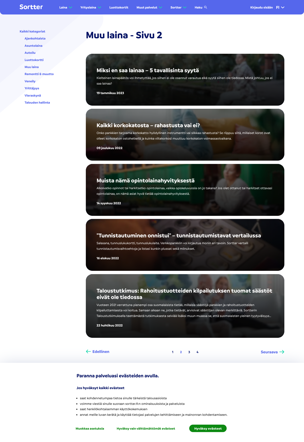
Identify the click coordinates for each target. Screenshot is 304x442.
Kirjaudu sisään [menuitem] (261, 7)
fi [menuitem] (277, 7)
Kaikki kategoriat (32, 31)
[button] (65, 7)
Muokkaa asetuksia (90, 428)
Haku (198, 7)
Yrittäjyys (32, 88)
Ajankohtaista (35, 38)
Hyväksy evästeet (208, 428)
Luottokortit (118, 7)
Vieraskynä (33, 95)
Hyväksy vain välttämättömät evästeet (146, 428)
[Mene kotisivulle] (31, 7)
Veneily (30, 81)
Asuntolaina (33, 45)
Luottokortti (34, 60)
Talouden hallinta (37, 102)
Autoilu (30, 52)
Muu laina (32, 67)
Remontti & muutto (39, 74)
